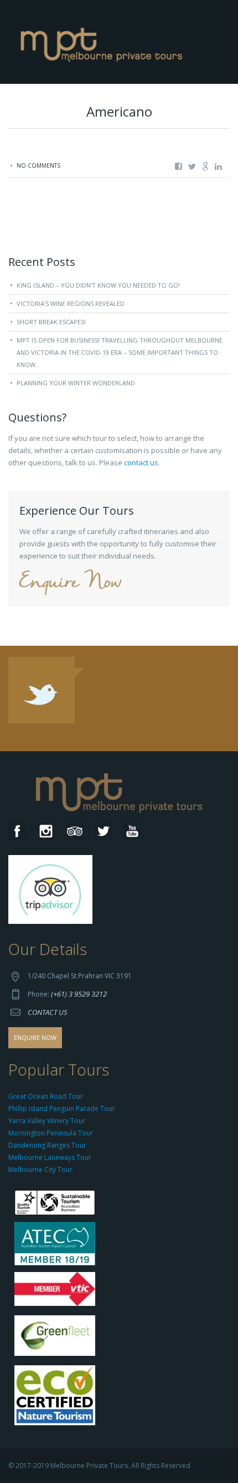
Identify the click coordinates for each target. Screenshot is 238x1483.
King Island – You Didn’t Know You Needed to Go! (98, 285)
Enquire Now (70, 582)
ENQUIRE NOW (35, 1037)
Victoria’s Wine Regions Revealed (71, 303)
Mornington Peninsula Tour (50, 1133)
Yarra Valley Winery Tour (46, 1120)
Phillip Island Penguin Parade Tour (61, 1108)
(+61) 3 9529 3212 (79, 994)
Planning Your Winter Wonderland (76, 383)
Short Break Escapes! (51, 322)
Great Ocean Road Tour (45, 1096)
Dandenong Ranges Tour (47, 1145)
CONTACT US (48, 1012)
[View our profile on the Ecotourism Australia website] (57, 1396)
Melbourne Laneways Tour (49, 1157)
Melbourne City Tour (40, 1169)
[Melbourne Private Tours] (103, 41)
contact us (141, 462)
